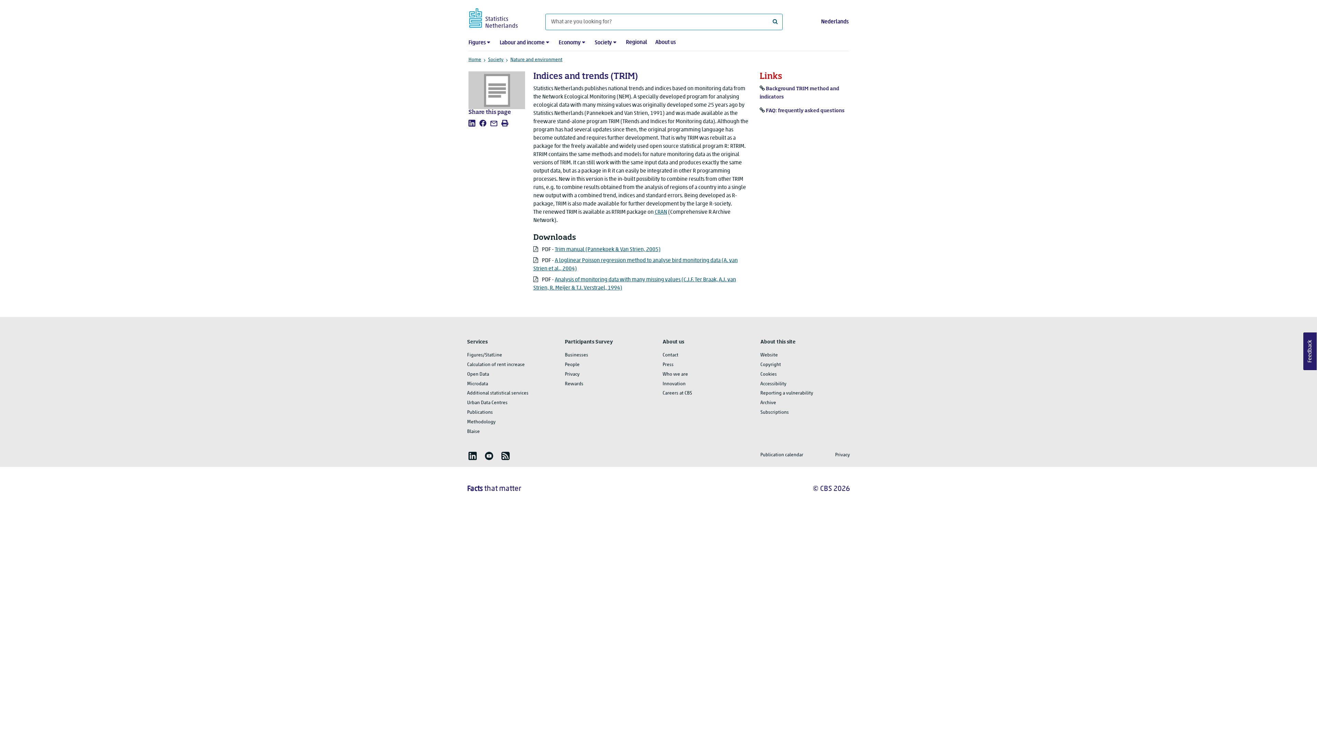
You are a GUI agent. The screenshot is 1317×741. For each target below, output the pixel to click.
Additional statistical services (498, 393)
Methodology (481, 422)
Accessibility (773, 384)
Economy (570, 43)
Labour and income (522, 43)
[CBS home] (500, 17)
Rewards (574, 384)
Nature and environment (536, 60)
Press (668, 365)
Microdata (477, 384)
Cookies (768, 374)
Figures (477, 43)
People (572, 365)
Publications (480, 412)
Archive (768, 403)
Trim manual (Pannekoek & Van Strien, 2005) (608, 249)
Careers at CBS (677, 393)
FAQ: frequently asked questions (805, 110)
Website (769, 355)
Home (474, 60)
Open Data (478, 374)
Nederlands (835, 22)
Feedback (1310, 351)
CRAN (661, 212)
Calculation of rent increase (496, 365)
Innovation (674, 384)
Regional (636, 42)
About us (665, 42)
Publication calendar (781, 455)
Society (603, 43)
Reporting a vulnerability (786, 393)
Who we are (675, 374)
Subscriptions (774, 412)
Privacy (572, 374)
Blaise (473, 432)
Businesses (576, 355)
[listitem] (472, 123)
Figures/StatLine (484, 355)
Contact (670, 355)
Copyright (770, 365)
